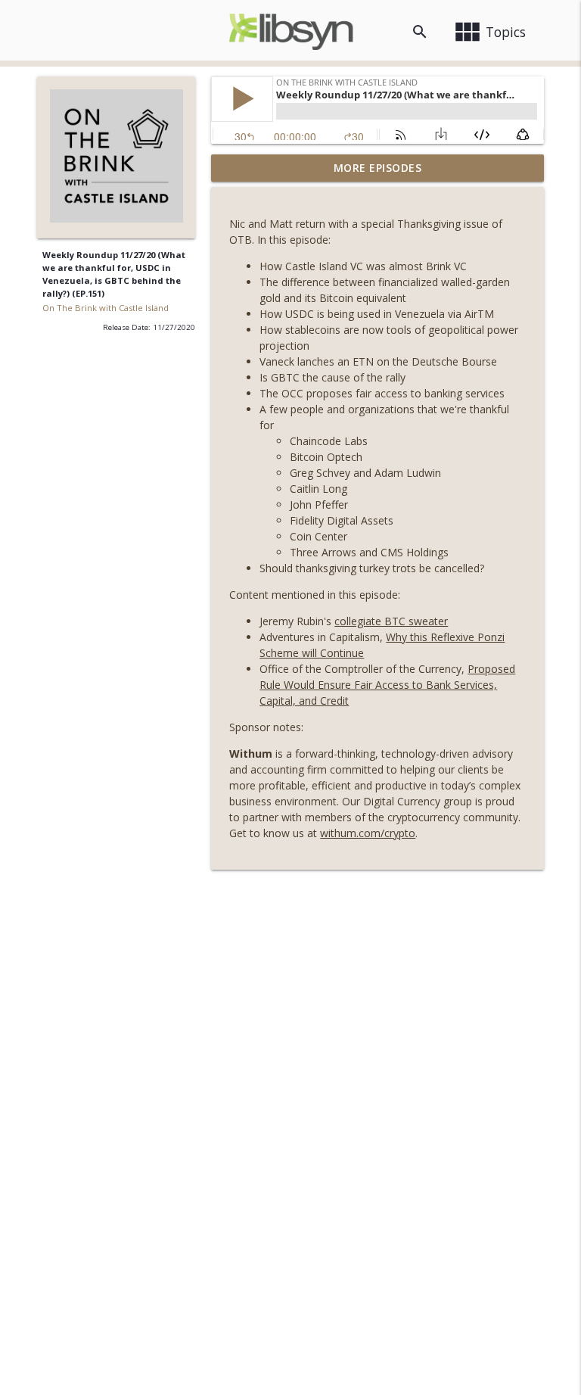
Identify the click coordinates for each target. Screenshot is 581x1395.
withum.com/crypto (367, 833)
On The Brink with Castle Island (105, 307)
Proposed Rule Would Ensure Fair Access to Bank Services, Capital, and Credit (387, 685)
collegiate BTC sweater (391, 621)
